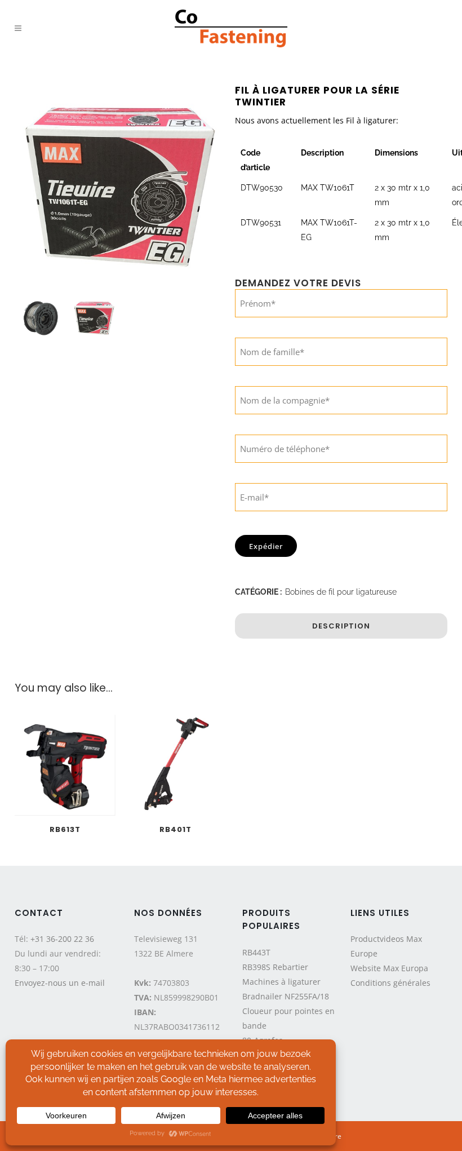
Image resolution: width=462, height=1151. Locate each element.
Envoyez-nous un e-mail (60, 982)
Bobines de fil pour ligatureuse (341, 591)
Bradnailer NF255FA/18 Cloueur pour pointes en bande (288, 1011)
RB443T (256, 952)
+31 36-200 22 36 (62, 938)
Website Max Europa (389, 968)
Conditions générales (390, 982)
